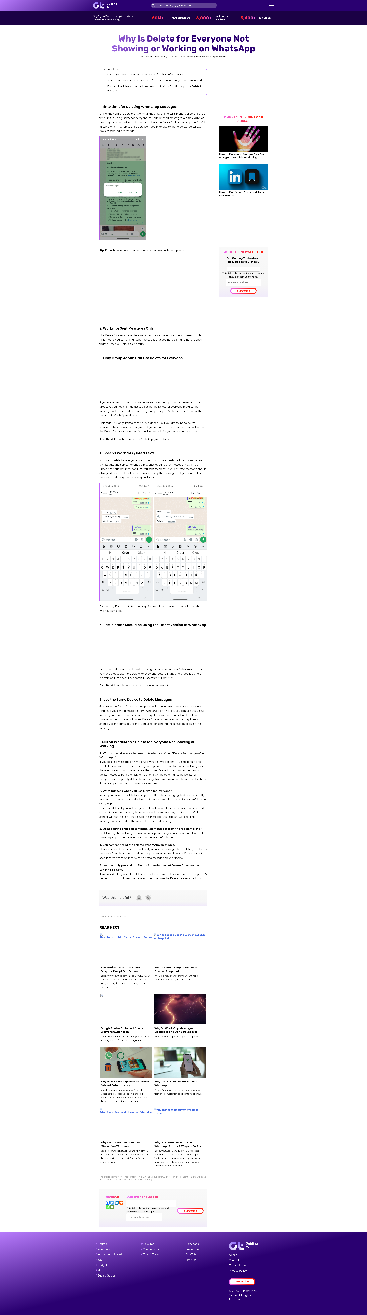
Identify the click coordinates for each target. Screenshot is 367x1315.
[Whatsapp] (108, 1207)
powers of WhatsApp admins (118, 415)
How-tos (147, 1244)
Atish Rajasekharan (215, 56)
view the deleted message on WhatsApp (157, 858)
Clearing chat (112, 833)
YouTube (191, 1254)
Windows (103, 1249)
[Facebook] (108, 1203)
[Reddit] (121, 1203)
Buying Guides (106, 1275)
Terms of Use (237, 1265)
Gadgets (103, 1265)
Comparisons (150, 1249)
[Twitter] (112, 1203)
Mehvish (148, 56)
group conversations (144, 783)
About (233, 1255)
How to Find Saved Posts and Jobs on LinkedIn (241, 193)
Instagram (193, 1249)
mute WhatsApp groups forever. (152, 439)
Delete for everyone (135, 118)
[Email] (112, 1207)
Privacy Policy (238, 1270)
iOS (99, 1259)
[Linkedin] (117, 1203)
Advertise (242, 1281)
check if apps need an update (150, 685)
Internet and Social (109, 1254)
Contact (234, 1260)
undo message (190, 874)
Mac (100, 1270)
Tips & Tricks (150, 1254)
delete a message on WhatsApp (143, 250)
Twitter (191, 1259)
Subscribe (243, 290)
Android (102, 1244)
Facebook (192, 1244)
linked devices (184, 706)
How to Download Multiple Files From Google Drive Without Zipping (242, 155)
